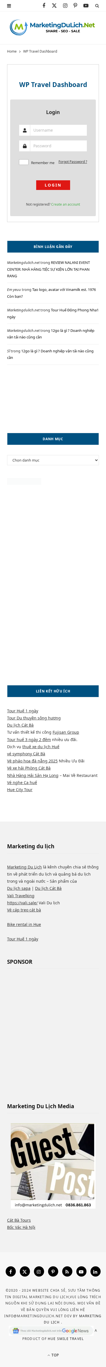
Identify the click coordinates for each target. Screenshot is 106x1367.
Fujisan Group (66, 732)
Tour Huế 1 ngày (22, 711)
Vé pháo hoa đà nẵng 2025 (32, 761)
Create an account (65, 204)
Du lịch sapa (19, 888)
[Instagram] (39, 1271)
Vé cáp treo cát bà (24, 910)
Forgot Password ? (73, 161)
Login (53, 185)
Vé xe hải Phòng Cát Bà (29, 768)
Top (55, 1355)
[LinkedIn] (95, 1271)
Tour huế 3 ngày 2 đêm (29, 739)
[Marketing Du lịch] (53, 27)
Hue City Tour (20, 789)
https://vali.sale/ (22, 902)
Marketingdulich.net (23, 262)
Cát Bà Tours (19, 1220)
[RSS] (67, 1271)
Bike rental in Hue (24, 924)
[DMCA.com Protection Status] (24, 483)
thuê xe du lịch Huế (40, 746)
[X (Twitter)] (25, 1271)
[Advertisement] (53, 399)
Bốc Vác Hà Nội (21, 1227)
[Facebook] (11, 1271)
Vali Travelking (20, 895)
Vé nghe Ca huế (22, 782)
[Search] (97, 5)
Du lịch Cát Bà (20, 725)
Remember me (43, 162)
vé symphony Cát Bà (26, 753)
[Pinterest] (53, 1271)
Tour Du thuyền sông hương (34, 718)
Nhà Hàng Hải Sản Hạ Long (33, 775)
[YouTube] (81, 1271)
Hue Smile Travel (66, 1338)
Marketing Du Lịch (24, 867)
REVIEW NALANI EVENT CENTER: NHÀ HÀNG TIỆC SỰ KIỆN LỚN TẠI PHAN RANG (48, 269)
